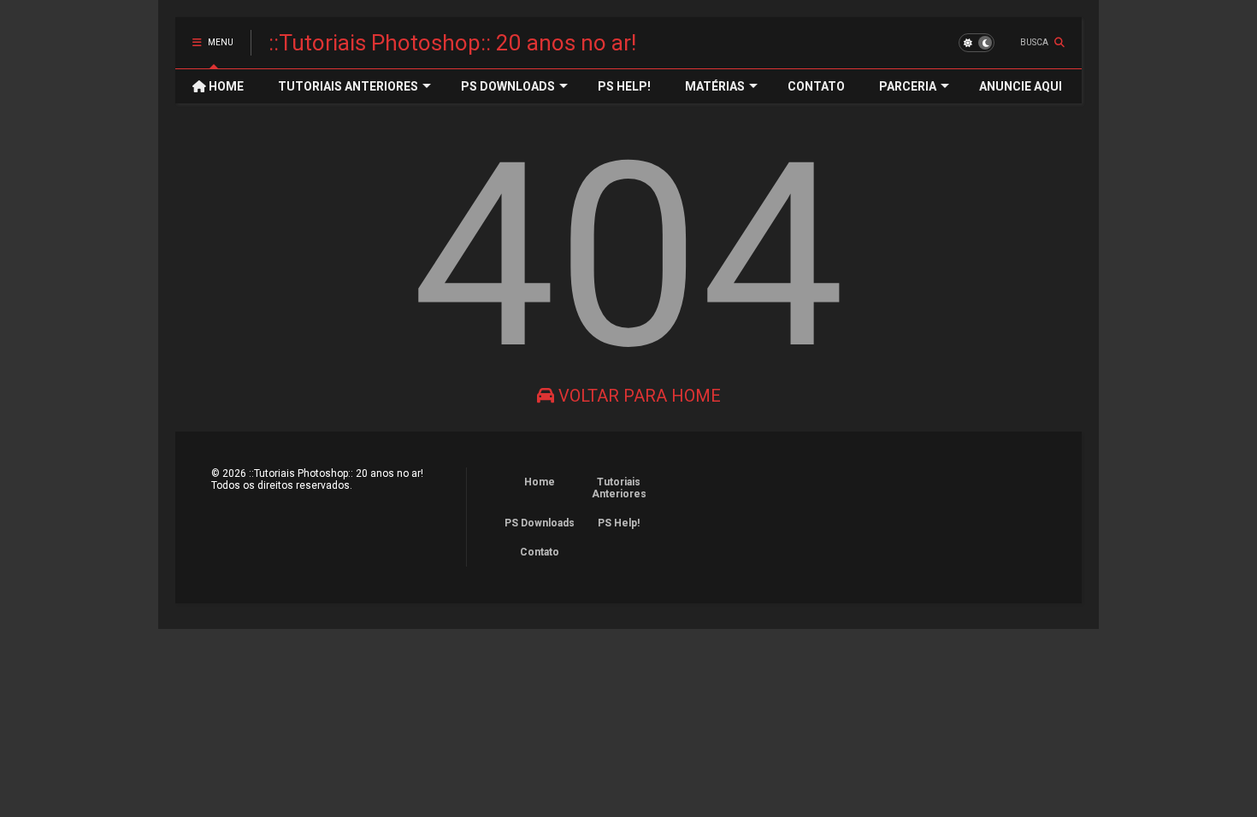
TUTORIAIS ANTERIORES (348, 86)
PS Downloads (540, 523)
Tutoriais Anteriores (619, 488)
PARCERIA (907, 86)
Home (539, 482)
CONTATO (816, 86)
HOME (225, 86)
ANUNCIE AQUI (1020, 86)
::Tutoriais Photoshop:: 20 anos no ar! (452, 43)
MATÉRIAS (715, 86)
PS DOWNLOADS (508, 86)
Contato (539, 552)
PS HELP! (624, 86)
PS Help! (619, 523)
